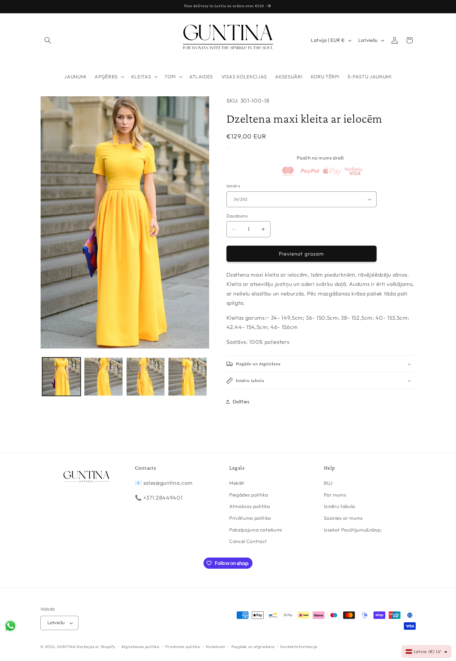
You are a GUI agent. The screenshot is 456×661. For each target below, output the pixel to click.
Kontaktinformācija (298, 646)
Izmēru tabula (339, 506)
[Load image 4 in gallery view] (187, 376)
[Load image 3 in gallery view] (145, 376)
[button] (47, 40)
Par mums (335, 495)
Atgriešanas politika (140, 646)
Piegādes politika (248, 495)
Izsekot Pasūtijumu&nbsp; (353, 530)
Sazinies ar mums (343, 518)
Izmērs (233, 186)
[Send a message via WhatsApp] (10, 626)
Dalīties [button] (241, 402)
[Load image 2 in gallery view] (103, 376)
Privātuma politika (250, 518)
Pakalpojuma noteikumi (255, 530)
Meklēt (236, 483)
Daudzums (237, 216)
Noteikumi (215, 646)
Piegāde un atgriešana (253, 646)
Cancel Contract (248, 541)
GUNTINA (66, 646)
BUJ (328, 483)
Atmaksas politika (249, 506)
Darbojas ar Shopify (96, 646)
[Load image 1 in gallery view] (61, 376)
